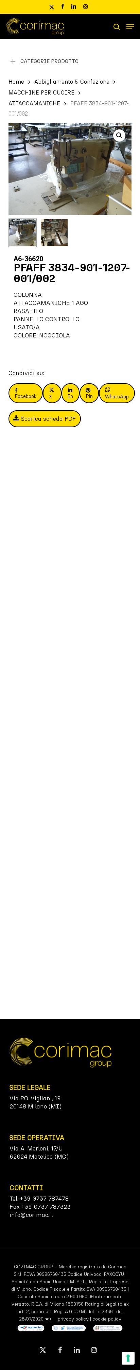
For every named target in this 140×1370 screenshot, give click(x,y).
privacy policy (73, 1319)
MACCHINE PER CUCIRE (41, 92)
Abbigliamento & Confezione (71, 81)
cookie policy (106, 1319)
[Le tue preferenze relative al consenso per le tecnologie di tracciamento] (128, 1358)
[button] (130, 26)
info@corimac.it (31, 1215)
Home (16, 81)
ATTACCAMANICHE (34, 103)
